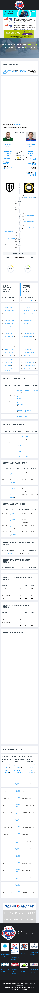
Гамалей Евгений (17, 122)
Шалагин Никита (27, 122)
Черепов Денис (9, 300)
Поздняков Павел (9, 339)
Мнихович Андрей (33, 159)
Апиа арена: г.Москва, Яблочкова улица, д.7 (19, 71)
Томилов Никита (28, 330)
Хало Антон (27, 323)
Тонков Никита (8, 313)
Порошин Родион (9, 355)
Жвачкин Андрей (29, 307)
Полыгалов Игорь (10, 207)
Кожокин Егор (8, 362)
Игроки (19, 987)
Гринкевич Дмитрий (31, 173)
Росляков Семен (9, 307)
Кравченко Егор (11, 244)
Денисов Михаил (9, 304)
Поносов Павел (28, 326)
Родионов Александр (29, 349)
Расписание (23, 989)
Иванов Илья (8, 333)
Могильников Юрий (32, 164)
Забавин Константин (32, 175)
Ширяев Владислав (33, 169)
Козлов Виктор (9, 343)
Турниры (7, 987)
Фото (32, 987)
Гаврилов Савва (9, 352)
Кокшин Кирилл (28, 317)
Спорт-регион (31, 153)
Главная (19, 52)
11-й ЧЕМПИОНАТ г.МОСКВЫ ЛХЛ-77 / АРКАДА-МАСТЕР (7, 72)
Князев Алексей (9, 317)
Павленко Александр (10, 231)
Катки (28, 987)
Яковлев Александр (29, 368)
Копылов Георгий (9, 359)
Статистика (15, 989)
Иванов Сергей (28, 336)
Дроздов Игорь (28, 320)
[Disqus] (19, 662)
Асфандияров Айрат (29, 215)
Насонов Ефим (28, 304)
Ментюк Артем (8, 330)
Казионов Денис (9, 336)
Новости (13, 987)
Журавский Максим (29, 300)
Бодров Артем (17, 125)
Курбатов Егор (9, 323)
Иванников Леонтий (29, 352)
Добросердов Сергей (29, 365)
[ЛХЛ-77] (19, 34)
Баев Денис (6, 159)
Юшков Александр (29, 346)
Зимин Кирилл (28, 343)
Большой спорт (14, 47)
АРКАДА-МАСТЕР (18, 784)
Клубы (24, 987)
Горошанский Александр (7, 163)
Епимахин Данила (10, 201)
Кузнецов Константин (30, 310)
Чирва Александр (10, 238)
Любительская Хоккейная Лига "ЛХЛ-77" (14, 983)
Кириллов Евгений (29, 227)
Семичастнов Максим (30, 359)
